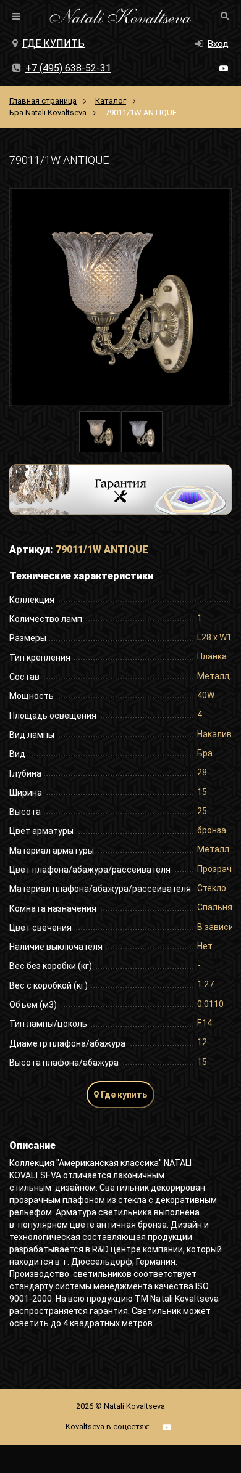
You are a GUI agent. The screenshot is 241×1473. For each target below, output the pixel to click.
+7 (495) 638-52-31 (68, 68)
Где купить (53, 43)
